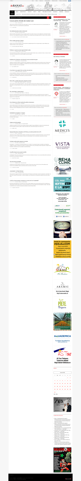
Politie (20, 46)
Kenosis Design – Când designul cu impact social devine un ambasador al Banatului (62, 88)
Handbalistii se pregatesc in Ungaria (17, 112)
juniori (16, 137)
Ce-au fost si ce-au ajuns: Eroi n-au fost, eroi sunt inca (21, 70)
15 (67, 383)
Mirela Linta (27, 92)
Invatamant (16, 51)
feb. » (57, 394)
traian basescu (14, 77)
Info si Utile (16, 32)
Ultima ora (18, 60)
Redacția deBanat (47, 0)
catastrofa (13, 187)
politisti (13, 128)
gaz (12, 66)
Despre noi (41, 0)
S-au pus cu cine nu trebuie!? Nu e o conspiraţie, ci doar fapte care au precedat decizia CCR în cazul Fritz (62, 44)
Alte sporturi (17, 114)
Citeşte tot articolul (62, 36)
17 (54, 386)
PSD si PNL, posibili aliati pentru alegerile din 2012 (20, 80)
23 (70, 386)
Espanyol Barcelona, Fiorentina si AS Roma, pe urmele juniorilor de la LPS (25, 131)
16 (70, 383)
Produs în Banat (56, 85)
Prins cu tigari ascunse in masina (17, 40)
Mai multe (67, 11)
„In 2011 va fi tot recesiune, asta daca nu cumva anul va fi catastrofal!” (24, 180)
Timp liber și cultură (46, 11)
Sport (34, 11)
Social (16, 22)
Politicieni (21, 82)
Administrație (22, 11)
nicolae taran (17, 187)
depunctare (14, 98)
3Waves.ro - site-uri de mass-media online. (20, 479)
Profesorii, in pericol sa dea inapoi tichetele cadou (20, 50)
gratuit (18, 167)
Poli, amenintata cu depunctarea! (16, 91)
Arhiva (37, 0)
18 (57, 386)
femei (15, 27)
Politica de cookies (54, 0)
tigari (22, 46)
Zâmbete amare (17, 103)
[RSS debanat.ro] (70, 1)
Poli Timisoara (17, 92)
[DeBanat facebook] (69, 1)
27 (62, 389)
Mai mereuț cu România (59, 56)
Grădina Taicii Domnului (18, 71)
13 (62, 383)
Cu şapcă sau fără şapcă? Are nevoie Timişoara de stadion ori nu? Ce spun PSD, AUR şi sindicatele (63, 48)
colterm (13, 148)
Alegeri (16, 82)
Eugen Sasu (25, 71)
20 (62, 386)
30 (70, 389)
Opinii (39, 11)
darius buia (13, 137)
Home (33, 0)
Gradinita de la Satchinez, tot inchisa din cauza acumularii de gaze (24, 59)
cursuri (13, 27)
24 (54, 389)
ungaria (13, 118)
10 (54, 383)
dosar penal (14, 46)
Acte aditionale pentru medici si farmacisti (18, 31)
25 (57, 389)
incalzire (16, 148)
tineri (13, 109)
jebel (18, 46)
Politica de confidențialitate (63, 0)
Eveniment (16, 123)
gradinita (15, 66)
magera (17, 98)
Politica (18, 82)
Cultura (16, 172)
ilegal (16, 46)
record (15, 128)
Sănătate (61, 11)
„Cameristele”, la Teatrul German (16, 171)
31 (54, 392)
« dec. (55, 394)
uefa (19, 98)
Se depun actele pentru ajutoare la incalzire (19, 141)
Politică (29, 11)
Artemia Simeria (20, 22)
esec (16, 167)
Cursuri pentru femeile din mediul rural (21, 21)
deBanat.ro (55, 97)
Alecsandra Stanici (22, 32)
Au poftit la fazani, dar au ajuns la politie (18, 152)
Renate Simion (24, 51)
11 (57, 383)
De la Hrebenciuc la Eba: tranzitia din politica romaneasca (22, 102)
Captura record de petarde (15, 122)
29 (67, 389)
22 (67, 386)
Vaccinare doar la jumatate (15, 161)
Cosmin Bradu (20, 133)
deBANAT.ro (40, 6)
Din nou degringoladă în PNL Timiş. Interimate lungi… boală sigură (62, 20)
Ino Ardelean (22, 103)
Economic (55, 11)
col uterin (13, 167)
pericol (17, 66)
